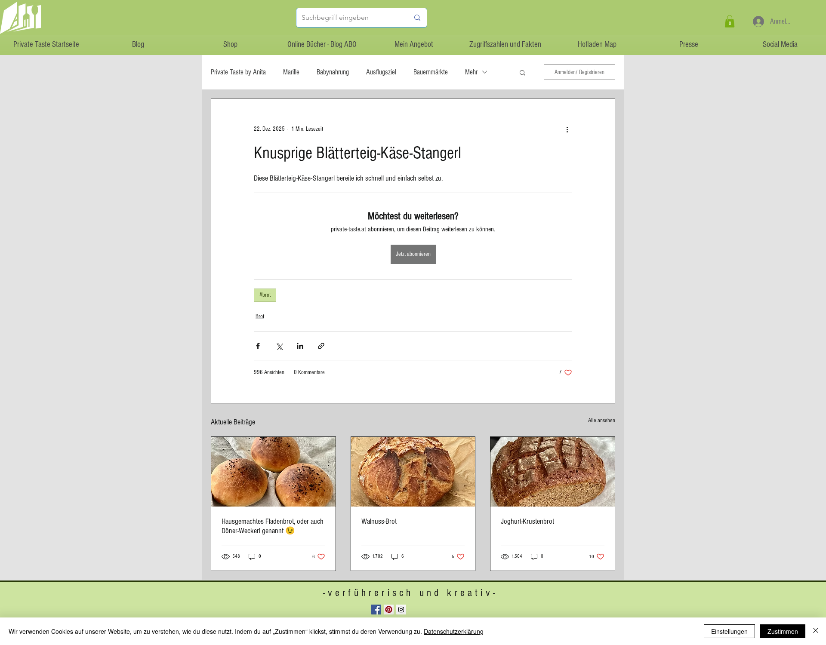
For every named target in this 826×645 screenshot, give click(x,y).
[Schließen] (816, 631)
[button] (729, 21)
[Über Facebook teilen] (258, 346)
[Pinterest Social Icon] (389, 609)
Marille (291, 72)
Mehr (471, 72)
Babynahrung (333, 72)
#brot (265, 295)
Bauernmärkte (430, 72)
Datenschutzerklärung (454, 631)
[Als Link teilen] (321, 346)
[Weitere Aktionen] (567, 129)
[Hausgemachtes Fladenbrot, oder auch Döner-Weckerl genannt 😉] (273, 472)
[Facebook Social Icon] (376, 609)
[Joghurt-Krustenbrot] (552, 472)
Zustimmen (782, 631)
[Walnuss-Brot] (413, 472)
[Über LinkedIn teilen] (300, 346)
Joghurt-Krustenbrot (527, 521)
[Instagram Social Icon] (401, 609)
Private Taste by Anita (238, 72)
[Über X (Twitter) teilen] (279, 346)
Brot (260, 316)
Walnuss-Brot (379, 521)
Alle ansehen (601, 420)
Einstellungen (729, 631)
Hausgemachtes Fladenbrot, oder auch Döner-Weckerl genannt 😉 (273, 526)
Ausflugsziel (381, 72)
